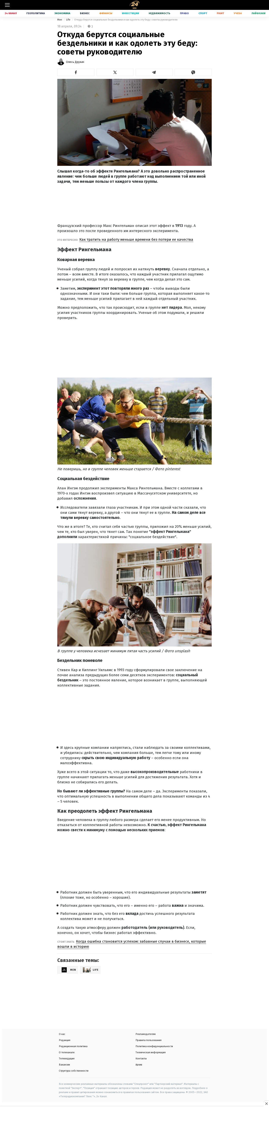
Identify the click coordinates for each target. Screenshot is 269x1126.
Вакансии (64, 1064)
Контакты (141, 1058)
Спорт (203, 13)
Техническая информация (150, 1052)
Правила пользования (148, 1040)
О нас (62, 1034)
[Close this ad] (266, 1103)
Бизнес (85, 13)
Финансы (105, 13)
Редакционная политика (73, 1046)
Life (68, 19)
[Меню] (7, 5)
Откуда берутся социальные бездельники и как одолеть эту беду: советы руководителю (126, 19)
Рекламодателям (145, 1034)
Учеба (238, 13)
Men (60, 19)
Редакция (64, 1040)
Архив (138, 1064)
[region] (134, 1116)
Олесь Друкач (75, 62)
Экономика (62, 13)
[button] (76, 72)
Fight (220, 13)
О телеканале (67, 1052)
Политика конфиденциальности (154, 1046)
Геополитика (35, 13)
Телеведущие (67, 1058)
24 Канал (11, 13)
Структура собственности (73, 1070)
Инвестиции (130, 13)
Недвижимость (159, 13)
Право (184, 13)
